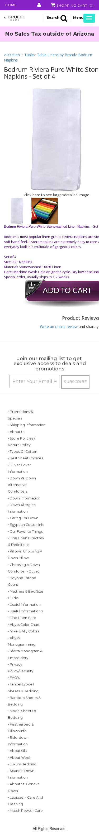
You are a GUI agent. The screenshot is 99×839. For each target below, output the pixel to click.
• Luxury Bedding (22, 764)
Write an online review (59, 326)
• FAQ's (14, 678)
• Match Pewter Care (25, 811)
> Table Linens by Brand (54, 54)
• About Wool (19, 758)
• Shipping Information (26, 425)
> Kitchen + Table (19, 54)
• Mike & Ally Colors (23, 631)
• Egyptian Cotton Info (26, 525)
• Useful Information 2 (25, 611)
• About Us (16, 432)
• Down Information (24, 498)
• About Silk (17, 751)
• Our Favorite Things (25, 531)
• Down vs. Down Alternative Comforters (22, 484)
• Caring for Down (23, 518)
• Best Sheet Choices (25, 458)
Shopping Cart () (74, 5)
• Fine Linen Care (22, 618)
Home (11, 5)
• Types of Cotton (22, 452)
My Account (38, 5)
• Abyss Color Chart (24, 625)
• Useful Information (24, 605)
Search (53, 18)
